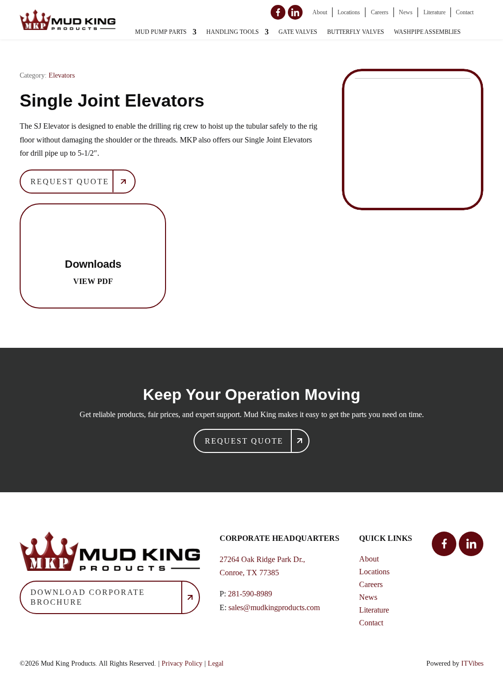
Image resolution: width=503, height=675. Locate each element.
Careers (380, 12)
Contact (465, 12)
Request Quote (69, 181)
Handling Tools (232, 31)
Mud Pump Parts (161, 31)
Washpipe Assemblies (427, 31)
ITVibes (472, 663)
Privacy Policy (182, 663)
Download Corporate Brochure (87, 597)
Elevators (62, 75)
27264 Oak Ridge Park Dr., (262, 559)
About (319, 12)
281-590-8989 (250, 594)
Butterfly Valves (355, 31)
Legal (216, 663)
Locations (348, 12)
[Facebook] (278, 12)
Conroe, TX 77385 (249, 572)
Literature (434, 12)
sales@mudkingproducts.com (274, 607)
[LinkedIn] (295, 12)
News (406, 12)
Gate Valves (298, 31)
